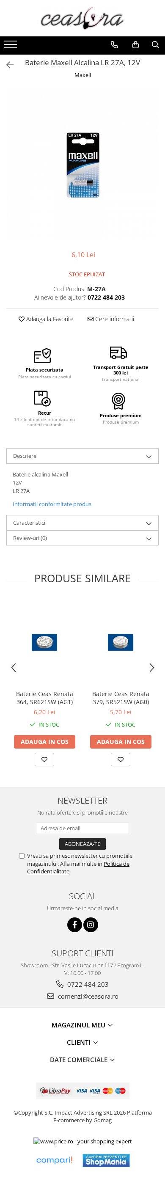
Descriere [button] (24, 456)
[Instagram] (90, 924)
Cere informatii (114, 319)
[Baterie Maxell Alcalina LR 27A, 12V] (82, 165)
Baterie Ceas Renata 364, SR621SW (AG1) (44, 698)
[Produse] (11, 47)
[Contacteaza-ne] (114, 44)
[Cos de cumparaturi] (135, 44)
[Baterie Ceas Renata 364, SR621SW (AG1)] (44, 642)
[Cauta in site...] (155, 44)
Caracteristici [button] (29, 522)
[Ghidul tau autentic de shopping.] (54, 1160)
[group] (82, 165)
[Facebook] (74, 924)
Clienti (79, 1042)
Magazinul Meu (79, 1025)
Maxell (82, 75)
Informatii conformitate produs (52, 504)
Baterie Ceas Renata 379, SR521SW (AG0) (120, 698)
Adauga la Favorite (49, 319)
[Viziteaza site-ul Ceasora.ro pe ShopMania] (106, 1160)
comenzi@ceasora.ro (87, 996)
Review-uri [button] (30, 538)
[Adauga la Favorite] (44, 759)
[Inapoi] (6, 65)
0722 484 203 (87, 984)
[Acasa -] (82, 18)
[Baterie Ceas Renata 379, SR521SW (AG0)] (120, 642)
